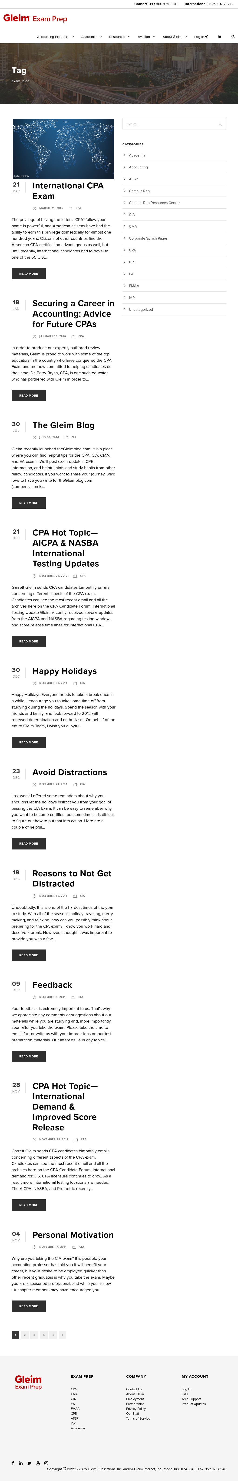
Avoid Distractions (70, 772)
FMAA (134, 285)
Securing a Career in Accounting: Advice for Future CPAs (74, 313)
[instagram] (46, 1463)
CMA (133, 226)
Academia (88, 36)
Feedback (52, 984)
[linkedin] (21, 1463)
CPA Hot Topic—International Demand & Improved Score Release (65, 1106)
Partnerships (135, 1403)
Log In (186, 1389)
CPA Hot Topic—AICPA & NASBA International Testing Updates (66, 548)
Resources (117, 36)
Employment (135, 1399)
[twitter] (29, 1463)
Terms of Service (138, 1418)
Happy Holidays (65, 671)
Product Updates (194, 1403)
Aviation (144, 36)
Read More (28, 273)
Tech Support (191, 1399)
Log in (199, 36)
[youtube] (38, 1463)
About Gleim (172, 36)
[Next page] (62, 1335)
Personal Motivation (73, 1234)
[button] (233, 36)
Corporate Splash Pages (148, 238)
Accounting (138, 167)
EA (131, 273)
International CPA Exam (68, 190)
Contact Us (134, 1389)
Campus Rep (139, 190)
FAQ (185, 1394)
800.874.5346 (166, 3)
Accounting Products (53, 36)
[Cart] (220, 38)
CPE (132, 261)
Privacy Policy (136, 1408)
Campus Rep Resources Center (154, 202)
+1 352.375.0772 (220, 3)
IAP (132, 297)
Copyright (55, 1469)
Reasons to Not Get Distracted (72, 878)
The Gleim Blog (64, 425)
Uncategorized (141, 309)
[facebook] (13, 1463)
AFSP (133, 178)
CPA (78, 208)
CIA (73, 437)
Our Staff (132, 1413)
